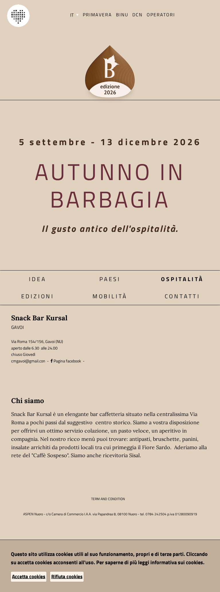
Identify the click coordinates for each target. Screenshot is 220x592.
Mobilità (110, 296)
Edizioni (37, 296)
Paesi (110, 279)
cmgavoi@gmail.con (28, 361)
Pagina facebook (67, 361)
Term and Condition (108, 499)
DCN (137, 14)
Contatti (182, 296)
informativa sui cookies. (177, 562)
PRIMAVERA (97, 14)
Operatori (161, 14)
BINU (122, 14)
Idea (37, 279)
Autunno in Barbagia (110, 185)
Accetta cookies (28, 576)
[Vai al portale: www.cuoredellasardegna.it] (18, 15)
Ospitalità (182, 279)
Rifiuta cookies (66, 576)
